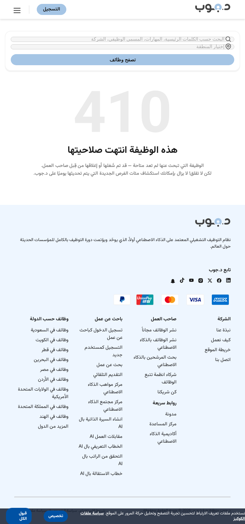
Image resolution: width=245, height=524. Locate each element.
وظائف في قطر (55, 350)
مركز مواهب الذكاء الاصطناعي (105, 388)
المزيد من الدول (53, 426)
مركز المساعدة (163, 424)
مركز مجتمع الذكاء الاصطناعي (105, 405)
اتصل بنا (223, 360)
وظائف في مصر (54, 370)
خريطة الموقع (218, 350)
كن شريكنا (167, 392)
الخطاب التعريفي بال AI (100, 446)
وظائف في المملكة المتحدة (43, 407)
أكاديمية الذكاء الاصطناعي (163, 437)
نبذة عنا (223, 330)
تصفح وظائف (123, 59)
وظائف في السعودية (49, 330)
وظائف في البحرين (51, 360)
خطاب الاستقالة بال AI (101, 474)
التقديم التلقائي (107, 375)
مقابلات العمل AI (106, 437)
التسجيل (51, 9)
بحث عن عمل (109, 365)
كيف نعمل (221, 340)
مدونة (171, 414)
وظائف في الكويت (52, 340)
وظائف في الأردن (53, 379)
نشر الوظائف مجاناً (159, 330)
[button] (56, 516)
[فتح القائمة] (18, 9)
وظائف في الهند (53, 417)
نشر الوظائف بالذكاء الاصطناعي (158, 343)
